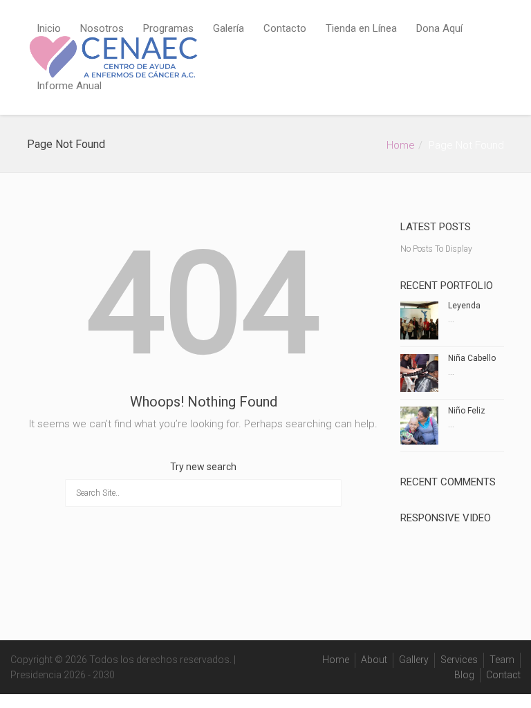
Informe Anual (69, 86)
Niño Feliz (466, 411)
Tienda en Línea (361, 28)
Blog (464, 674)
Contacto (284, 28)
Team (502, 659)
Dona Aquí (439, 28)
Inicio (49, 28)
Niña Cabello (472, 358)
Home (400, 145)
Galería (228, 28)
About (374, 659)
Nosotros (102, 28)
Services (459, 659)
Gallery (414, 659)
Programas (168, 28)
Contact (503, 674)
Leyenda (464, 305)
